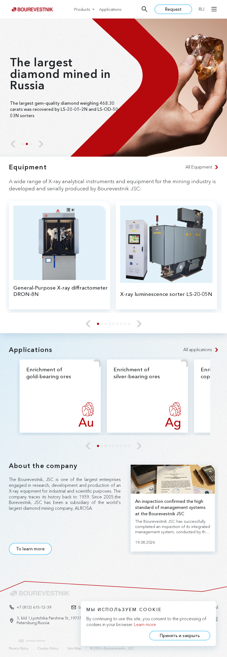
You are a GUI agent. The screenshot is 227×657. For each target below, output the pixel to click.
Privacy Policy (19, 648)
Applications (110, 9)
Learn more (145, 624)
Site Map (74, 648)
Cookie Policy (47, 648)
